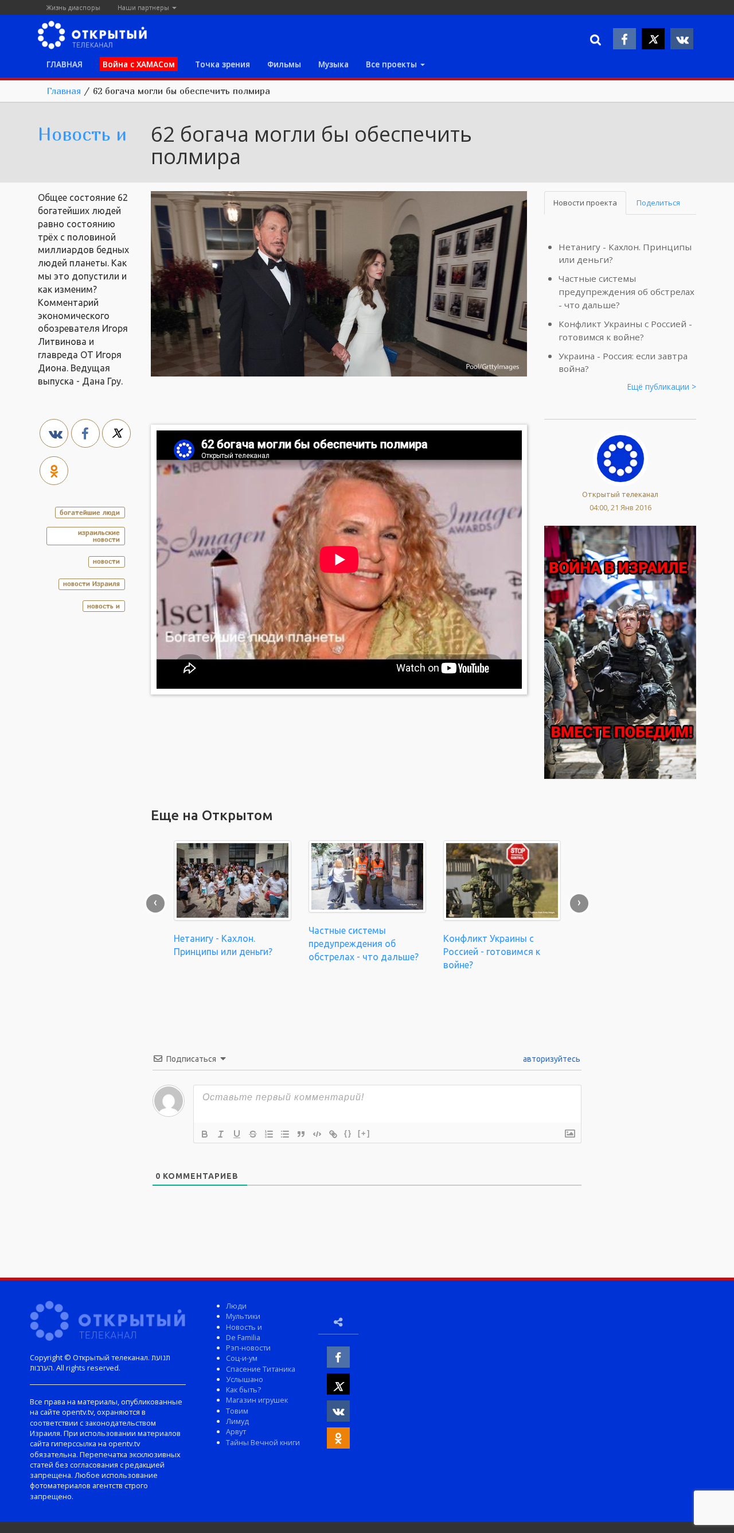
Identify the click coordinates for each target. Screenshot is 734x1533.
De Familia (243, 1337)
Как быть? (243, 1389)
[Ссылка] (333, 1134)
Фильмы (284, 64)
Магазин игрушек (257, 1400)
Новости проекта (585, 202)
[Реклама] (620, 651)
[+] (364, 1133)
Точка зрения (222, 64)
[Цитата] (301, 1134)
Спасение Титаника (260, 1369)
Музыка (333, 64)
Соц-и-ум (241, 1358)
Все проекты (392, 64)
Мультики (243, 1316)
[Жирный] (205, 1134)
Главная (63, 90)
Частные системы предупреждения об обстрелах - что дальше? (626, 292)
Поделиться (658, 202)
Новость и (82, 134)
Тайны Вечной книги (263, 1442)
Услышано (244, 1379)
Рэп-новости (248, 1347)
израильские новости (99, 536)
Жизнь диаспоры (73, 7)
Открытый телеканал (620, 494)
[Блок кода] (317, 1134)
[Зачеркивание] (253, 1134)
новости (106, 561)
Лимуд (237, 1421)
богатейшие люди (90, 512)
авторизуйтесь (550, 1059)
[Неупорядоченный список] (285, 1134)
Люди (236, 1306)
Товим (237, 1411)
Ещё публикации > (661, 386)
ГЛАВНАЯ (64, 64)
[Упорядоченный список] (269, 1134)
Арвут (236, 1431)
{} (348, 1133)
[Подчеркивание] (237, 1134)
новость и (103, 605)
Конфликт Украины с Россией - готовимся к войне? (491, 951)
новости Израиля (91, 583)
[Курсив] (221, 1134)
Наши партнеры (144, 7)
